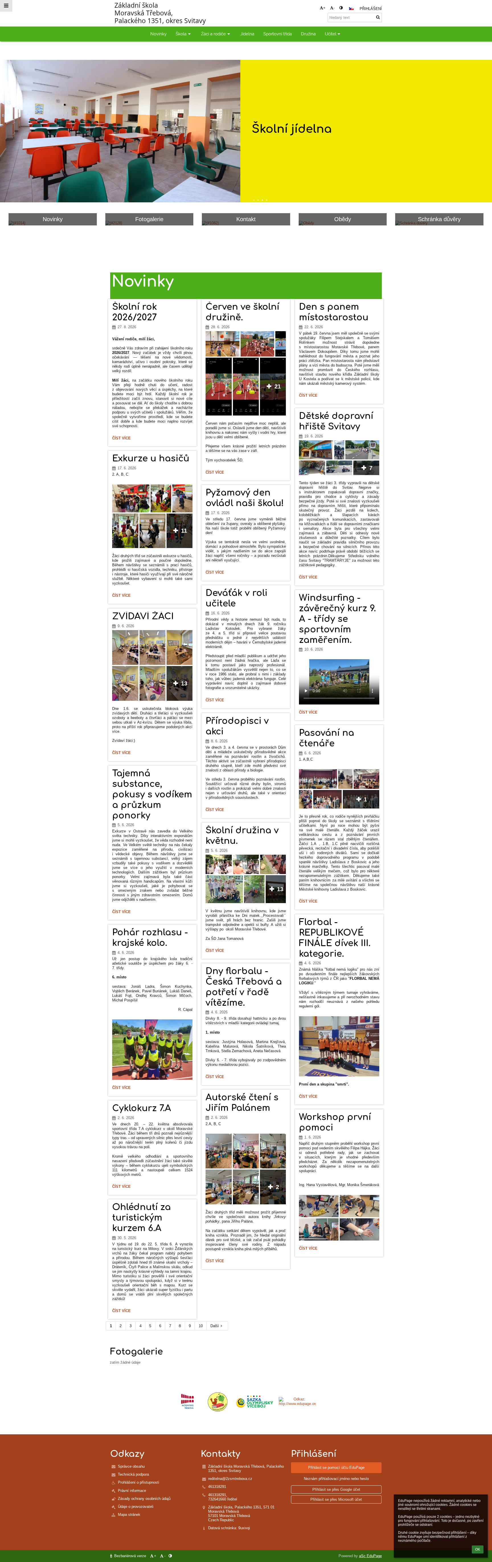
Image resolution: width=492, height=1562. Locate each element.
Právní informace (132, 1490)
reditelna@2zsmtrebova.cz (230, 1479)
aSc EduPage (370, 1556)
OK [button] (477, 1549)
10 (201, 1326)
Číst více (121, 439)
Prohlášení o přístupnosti (138, 1482)
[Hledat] (378, 17)
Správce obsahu (131, 1466)
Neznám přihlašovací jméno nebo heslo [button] (336, 1479)
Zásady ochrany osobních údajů (144, 1498)
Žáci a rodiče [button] (213, 33)
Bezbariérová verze (130, 1556)
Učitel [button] (330, 33)
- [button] (334, 8)
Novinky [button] (158, 33)
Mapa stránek (129, 1514)
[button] (341, 7)
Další (214, 1326)
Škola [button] (181, 33)
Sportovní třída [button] (277, 33)
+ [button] (324, 8)
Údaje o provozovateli (135, 1506)
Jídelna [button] (247, 33)
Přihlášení (371, 9)
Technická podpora (133, 1474)
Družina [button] (308, 33)
